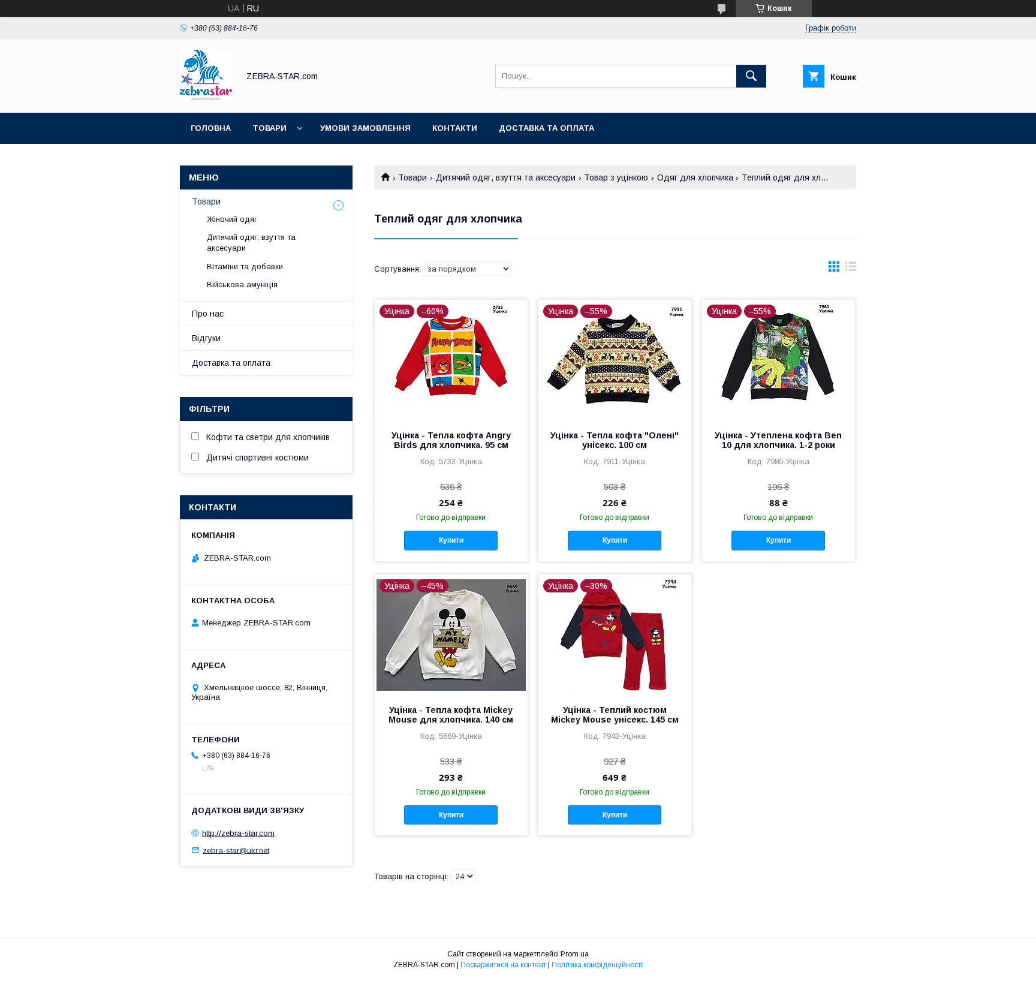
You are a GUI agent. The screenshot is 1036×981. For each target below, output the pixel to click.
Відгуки (206, 338)
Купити (451, 540)
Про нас (208, 313)
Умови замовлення (365, 128)
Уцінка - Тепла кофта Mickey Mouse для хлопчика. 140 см (451, 714)
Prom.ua (575, 954)
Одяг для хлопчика (695, 177)
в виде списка (850, 269)
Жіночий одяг (232, 219)
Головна (211, 128)
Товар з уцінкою (616, 177)
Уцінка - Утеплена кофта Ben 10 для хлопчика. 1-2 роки (778, 440)
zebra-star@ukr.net (236, 849)
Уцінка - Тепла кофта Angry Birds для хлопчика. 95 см (451, 440)
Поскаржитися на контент (503, 965)
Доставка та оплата (546, 128)
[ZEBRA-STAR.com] (206, 97)
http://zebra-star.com (238, 833)
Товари (269, 128)
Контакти (454, 128)
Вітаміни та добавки (245, 266)
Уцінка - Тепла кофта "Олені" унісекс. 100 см (614, 440)
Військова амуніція (242, 284)
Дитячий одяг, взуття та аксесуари (506, 177)
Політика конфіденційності (597, 965)
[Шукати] (751, 76)
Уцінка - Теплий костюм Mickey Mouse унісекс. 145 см (615, 714)
